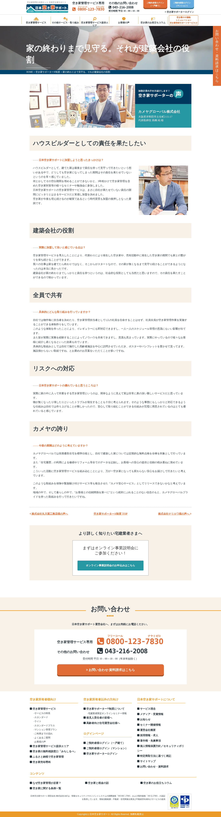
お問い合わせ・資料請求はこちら (217, 56)
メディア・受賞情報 (151, 714)
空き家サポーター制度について (105, 708)
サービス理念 (147, 708)
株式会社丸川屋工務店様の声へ (49, 513)
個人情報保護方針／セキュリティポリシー (160, 748)
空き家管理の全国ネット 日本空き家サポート (46, 2)
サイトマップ (147, 761)
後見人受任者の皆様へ (99, 717)
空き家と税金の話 (98, 783)
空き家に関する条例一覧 (46, 788)
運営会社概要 (147, 730)
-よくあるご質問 (42, 737)
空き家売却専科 (41, 762)
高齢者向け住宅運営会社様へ (103, 723)
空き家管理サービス (36, 22)
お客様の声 (123, 22)
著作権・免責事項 (150, 740)
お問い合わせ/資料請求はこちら (111, 670)
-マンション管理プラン (45, 729)
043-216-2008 (122, 8)
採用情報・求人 (148, 735)
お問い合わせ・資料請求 (154, 766)
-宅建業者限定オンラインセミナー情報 (107, 713)
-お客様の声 (40, 742)
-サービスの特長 (42, 713)
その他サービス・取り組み (65, 22)
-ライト (37, 721)
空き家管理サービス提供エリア (94, 23)
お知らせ (144, 719)
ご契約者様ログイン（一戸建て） (105, 743)
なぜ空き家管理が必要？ (46, 783)
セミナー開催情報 (150, 724)
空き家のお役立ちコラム (153, 22)
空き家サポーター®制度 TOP (110, 513)
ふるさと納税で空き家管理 (48, 756)
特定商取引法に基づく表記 (155, 755)
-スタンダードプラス (44, 725)
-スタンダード (41, 717)
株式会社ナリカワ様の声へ (174, 513)
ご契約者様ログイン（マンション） (107, 748)
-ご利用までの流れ (43, 733)
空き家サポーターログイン (180, 12)
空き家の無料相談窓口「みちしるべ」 (54, 751)
